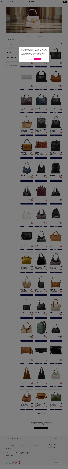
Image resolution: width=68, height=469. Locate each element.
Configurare (30, 59)
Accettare (37, 59)
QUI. (40, 56)
